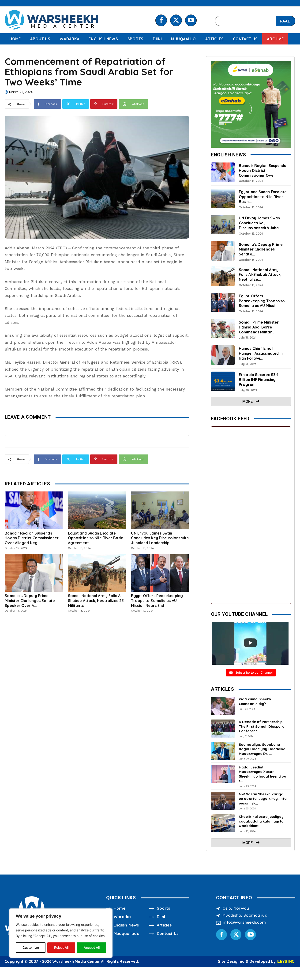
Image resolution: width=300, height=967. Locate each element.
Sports (163, 908)
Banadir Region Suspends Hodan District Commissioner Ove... (262, 170)
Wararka (122, 916)
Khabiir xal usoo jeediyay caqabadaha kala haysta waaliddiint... (261, 821)
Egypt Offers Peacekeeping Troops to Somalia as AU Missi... (262, 301)
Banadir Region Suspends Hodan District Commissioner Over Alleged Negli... (32, 538)
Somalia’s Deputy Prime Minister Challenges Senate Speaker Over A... (30, 600)
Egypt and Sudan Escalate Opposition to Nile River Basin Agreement (95, 538)
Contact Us (168, 933)
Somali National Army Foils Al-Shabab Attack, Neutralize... (260, 274)
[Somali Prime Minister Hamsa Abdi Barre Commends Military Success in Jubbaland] (223, 329)
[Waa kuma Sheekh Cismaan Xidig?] (223, 706)
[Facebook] (161, 20)
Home (119, 908)
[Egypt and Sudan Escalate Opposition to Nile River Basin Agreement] (97, 510)
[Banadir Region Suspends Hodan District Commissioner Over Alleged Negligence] (34, 510)
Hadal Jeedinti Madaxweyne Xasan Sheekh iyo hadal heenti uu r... (262, 774)
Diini (161, 916)
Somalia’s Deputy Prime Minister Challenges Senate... (261, 249)
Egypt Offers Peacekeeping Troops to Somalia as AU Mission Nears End (157, 600)
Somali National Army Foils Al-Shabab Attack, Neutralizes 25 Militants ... (96, 600)
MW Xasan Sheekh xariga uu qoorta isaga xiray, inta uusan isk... (263, 798)
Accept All (92, 947)
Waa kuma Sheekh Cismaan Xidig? (255, 701)
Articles (164, 925)
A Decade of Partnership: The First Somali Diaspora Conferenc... (262, 726)
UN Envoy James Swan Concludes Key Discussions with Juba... (260, 223)
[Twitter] (176, 20)
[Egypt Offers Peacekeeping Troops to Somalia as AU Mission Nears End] (160, 573)
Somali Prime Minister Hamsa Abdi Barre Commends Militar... (259, 327)
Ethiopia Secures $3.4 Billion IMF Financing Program (258, 379)
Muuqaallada (126, 933)
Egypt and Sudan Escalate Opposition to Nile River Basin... (263, 196)
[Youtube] (191, 20)
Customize (30, 947)
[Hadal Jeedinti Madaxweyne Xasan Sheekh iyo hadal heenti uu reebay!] (223, 774)
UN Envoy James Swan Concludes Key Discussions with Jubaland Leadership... (160, 538)
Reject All (61, 947)
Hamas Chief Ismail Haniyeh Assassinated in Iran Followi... (261, 353)
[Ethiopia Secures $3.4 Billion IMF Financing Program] (223, 381)
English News (126, 925)
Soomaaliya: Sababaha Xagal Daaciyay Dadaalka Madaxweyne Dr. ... (262, 749)
